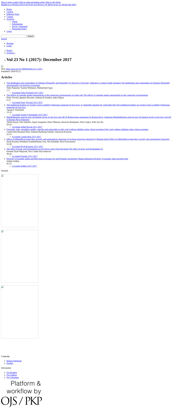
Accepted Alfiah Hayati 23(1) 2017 (27, 127)
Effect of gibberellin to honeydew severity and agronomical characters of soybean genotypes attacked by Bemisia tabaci (88, 139)
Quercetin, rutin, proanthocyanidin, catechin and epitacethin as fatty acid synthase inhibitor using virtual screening (77, 129)
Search (30, 36)
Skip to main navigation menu (32, 2)
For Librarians (13, 377)
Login (9, 31)
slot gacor (5, 351)
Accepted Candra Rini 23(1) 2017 (26, 137)
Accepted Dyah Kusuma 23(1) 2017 (27, 146)
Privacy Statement (19, 26)
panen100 (5, 347)
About (14, 21)
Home (9, 9)
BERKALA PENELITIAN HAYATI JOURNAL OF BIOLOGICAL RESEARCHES (38, 5)
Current (10, 12)
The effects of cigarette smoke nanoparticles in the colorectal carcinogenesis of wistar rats (77, 95)
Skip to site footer (53, 2)
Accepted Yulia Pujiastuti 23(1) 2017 (28, 93)
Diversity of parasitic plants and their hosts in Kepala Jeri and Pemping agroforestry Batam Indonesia (67, 159)
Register (10, 43)
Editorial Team (13, 14)
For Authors (12, 375)
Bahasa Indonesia (14, 361)
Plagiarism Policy (19, 29)
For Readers (12, 372)
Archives (10, 19)
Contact (10, 16)
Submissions (17, 24)
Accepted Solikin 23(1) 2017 (24, 166)
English (10, 363)
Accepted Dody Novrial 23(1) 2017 (27, 102)
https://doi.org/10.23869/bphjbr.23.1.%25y (24, 69)
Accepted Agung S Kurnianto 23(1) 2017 (30, 115)
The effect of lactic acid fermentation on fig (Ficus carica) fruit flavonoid (55, 149)
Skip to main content (10, 2)
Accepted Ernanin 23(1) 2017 (25, 156)
